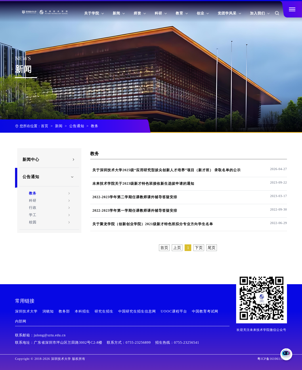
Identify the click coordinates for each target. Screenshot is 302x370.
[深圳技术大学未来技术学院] (51, 10)
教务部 (64, 311)
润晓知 (48, 311)
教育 (182, 13)
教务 (94, 126)
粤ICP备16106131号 (272, 358)
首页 (44, 126)
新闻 (119, 13)
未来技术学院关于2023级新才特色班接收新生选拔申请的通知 (143, 183)
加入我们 (260, 13)
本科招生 (82, 311)
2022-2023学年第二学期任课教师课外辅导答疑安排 (134, 197)
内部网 (20, 321)
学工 (32, 215)
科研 (161, 13)
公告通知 (76, 126)
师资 (140, 13)
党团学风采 (229, 13)
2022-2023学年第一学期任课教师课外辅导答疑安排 (134, 210)
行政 (32, 207)
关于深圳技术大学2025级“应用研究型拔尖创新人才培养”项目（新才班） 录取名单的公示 (166, 170)
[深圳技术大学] (30, 10)
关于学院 (94, 13)
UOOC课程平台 (174, 311)
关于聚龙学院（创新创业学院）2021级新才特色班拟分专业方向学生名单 (152, 224)
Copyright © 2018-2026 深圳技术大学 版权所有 (50, 358)
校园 (32, 222)
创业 (203, 13)
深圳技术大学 (26, 311)
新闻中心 (31, 159)
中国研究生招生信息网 (137, 311)
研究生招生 (104, 311)
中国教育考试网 (205, 311)
